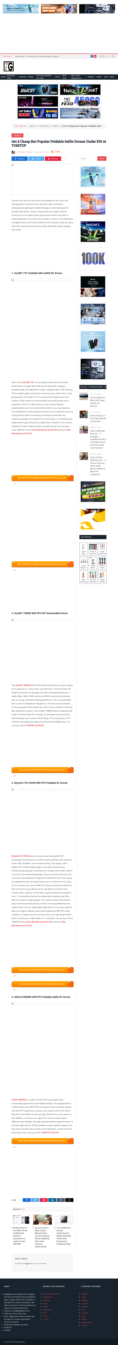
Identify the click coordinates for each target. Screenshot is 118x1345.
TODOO (46, 1319)
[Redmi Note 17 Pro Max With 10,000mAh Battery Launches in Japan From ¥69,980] (21, 1220)
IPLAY (45, 1316)
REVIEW (91, 77)
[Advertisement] (59, 34)
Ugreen (84, 1325)
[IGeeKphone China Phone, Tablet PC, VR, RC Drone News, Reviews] (8, 67)
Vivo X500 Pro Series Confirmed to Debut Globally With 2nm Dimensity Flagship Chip (63, 1235)
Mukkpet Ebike (86, 1322)
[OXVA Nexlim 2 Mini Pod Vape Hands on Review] (83, 396)
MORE (99, 77)
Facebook (7, 1327)
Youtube (7, 1330)
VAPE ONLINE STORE (51, 1294)
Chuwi (83, 1297)
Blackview (85, 1300)
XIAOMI (107, 387)
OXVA (45, 1303)
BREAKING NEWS (11, 77)
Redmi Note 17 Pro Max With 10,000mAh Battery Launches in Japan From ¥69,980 (38, 56)
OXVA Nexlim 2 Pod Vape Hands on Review (98, 418)
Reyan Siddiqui (26, 152)
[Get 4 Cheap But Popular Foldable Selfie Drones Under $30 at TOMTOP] (42, 179)
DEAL (106, 77)
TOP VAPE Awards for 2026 (43, 77)
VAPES (57, 77)
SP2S (45, 1313)
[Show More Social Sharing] (64, 158)
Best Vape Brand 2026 (76, 77)
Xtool (83, 1316)
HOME (3, 77)
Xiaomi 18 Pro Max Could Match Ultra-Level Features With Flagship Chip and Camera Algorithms (42, 1237)
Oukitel (84, 1319)
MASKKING (47, 1310)
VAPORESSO (47, 1297)
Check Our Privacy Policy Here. (15, 1313)
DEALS (17, 135)
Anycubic (84, 1313)
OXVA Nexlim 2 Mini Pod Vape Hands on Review (97, 401)
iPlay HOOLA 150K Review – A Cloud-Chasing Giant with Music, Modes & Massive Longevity (98, 466)
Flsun (83, 1310)
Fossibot (84, 1303)
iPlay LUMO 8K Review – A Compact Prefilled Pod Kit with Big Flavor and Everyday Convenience (98, 439)
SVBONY (84, 1294)
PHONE (30, 77)
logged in (28, 1263)
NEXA (45, 1307)
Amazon (22, 77)
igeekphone (20, 1342)
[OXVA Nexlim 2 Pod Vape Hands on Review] (83, 414)
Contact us (8, 1311)
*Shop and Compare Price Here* (16, 1325)
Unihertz (84, 1307)
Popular (83, 387)
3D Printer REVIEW (96, 387)
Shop (111, 77)
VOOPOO (46, 1300)
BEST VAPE (64, 77)
